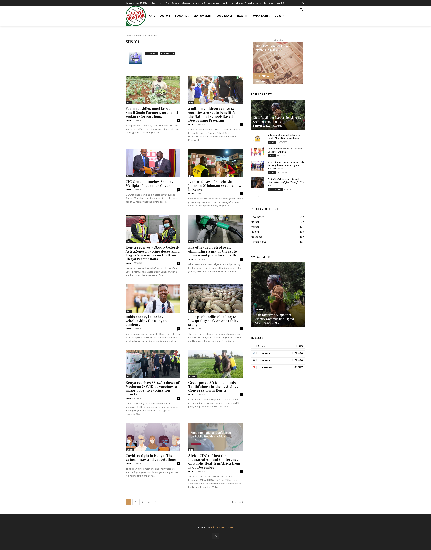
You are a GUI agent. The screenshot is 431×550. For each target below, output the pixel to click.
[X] (302, 2)
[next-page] (163, 502)
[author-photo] (137, 58)
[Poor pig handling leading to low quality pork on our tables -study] (215, 298)
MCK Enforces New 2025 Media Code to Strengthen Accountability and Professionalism (286, 165)
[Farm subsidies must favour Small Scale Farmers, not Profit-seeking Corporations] (153, 90)
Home (128, 35)
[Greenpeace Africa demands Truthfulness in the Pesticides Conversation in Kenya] (215, 364)
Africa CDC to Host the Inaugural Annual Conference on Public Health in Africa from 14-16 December (214, 461)
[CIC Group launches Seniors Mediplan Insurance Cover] (153, 163)
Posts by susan (150, 35)
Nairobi (192, 377)
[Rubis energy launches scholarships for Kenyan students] (153, 298)
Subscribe (297, 367)
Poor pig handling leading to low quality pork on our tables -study (214, 320)
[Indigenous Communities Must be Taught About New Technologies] (257, 138)
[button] (301, 10)
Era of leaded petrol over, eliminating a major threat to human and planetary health (212, 251)
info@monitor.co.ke (222, 527)
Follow (299, 353)
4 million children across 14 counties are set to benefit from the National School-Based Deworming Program (214, 114)
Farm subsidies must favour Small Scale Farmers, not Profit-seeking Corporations (153, 112)
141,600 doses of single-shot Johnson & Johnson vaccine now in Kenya (214, 185)
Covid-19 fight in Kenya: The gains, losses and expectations (151, 457)
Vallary (266, 126)
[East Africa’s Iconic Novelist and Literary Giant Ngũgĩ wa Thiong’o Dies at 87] (257, 182)
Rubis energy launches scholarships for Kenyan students (146, 320)
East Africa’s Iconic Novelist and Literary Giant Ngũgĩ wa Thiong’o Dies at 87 (286, 182)
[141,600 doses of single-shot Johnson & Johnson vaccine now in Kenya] (215, 163)
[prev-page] (253, 196)
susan (129, 120)
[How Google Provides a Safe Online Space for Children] (257, 152)
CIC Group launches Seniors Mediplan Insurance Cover (149, 183)
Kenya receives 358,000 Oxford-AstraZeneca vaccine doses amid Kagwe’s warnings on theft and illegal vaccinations (153, 253)
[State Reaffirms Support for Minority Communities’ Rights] (278, 115)
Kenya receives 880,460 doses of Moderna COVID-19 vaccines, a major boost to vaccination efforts (152, 388)
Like (301, 346)
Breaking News (275, 189)
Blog (129, 103)
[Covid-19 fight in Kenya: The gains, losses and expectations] (153, 437)
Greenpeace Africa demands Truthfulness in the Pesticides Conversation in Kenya (213, 386)
